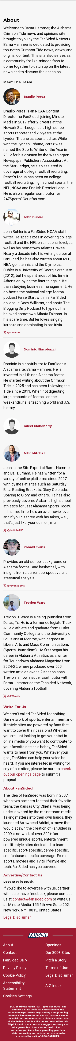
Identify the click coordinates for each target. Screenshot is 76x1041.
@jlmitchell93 (15, 530)
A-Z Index (53, 985)
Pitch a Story (55, 960)
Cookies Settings (17, 996)
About (8, 945)
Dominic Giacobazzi (40, 349)
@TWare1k (13, 696)
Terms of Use (56, 967)
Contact (9, 952)
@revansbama (16, 585)
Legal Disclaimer (17, 917)
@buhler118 (13, 332)
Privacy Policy (14, 967)
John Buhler (33, 217)
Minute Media (27, 1006)
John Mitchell (34, 453)
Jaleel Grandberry (38, 426)
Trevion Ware (34, 602)
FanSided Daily (15, 960)
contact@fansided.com (32, 899)
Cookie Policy (14, 975)
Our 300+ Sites (57, 952)
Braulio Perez (34, 97)
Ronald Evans (34, 547)
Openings (53, 945)
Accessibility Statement (14, 986)
